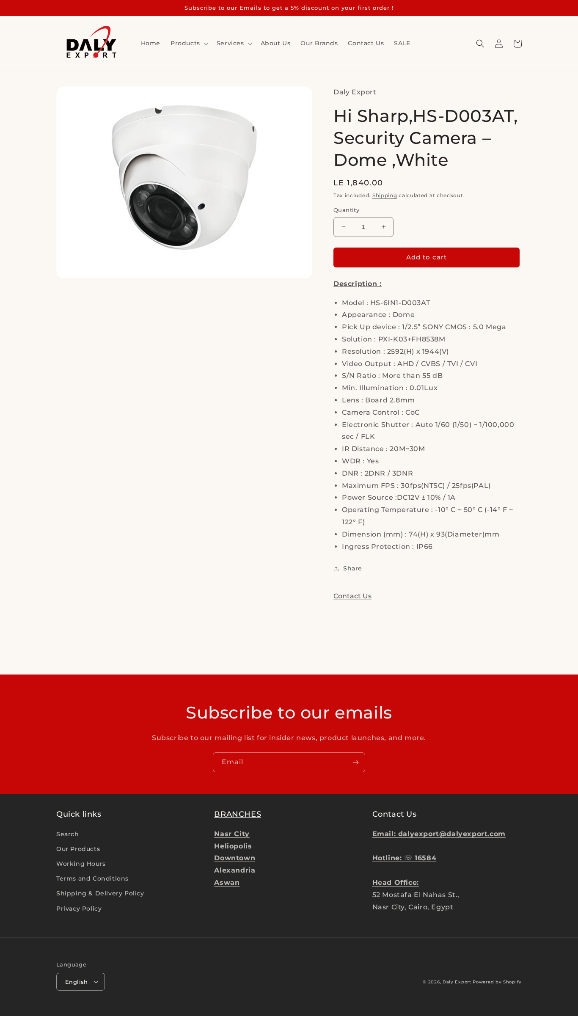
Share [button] (352, 568)
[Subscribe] (355, 762)
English (76, 981)
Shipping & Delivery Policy (100, 893)
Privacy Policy (79, 908)
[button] (188, 43)
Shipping (384, 195)
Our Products (78, 849)
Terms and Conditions (92, 878)
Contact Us (352, 596)
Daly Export (457, 982)
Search (67, 834)
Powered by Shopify (497, 982)
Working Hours (81, 863)
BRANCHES (237, 814)
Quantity (346, 210)
